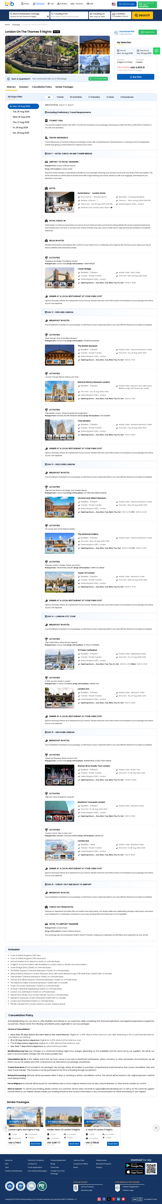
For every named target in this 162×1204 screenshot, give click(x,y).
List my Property (87, 1187)
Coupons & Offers (80, 1164)
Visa (52, 4)
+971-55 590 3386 (99, 78)
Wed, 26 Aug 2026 (21, 117)
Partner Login (128, 1190)
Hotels (26, 4)
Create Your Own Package (58, 1172)
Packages (40, 4)
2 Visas (110, 97)
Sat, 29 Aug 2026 (21, 133)
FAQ (6, 1164)
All (49, 97)
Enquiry (99, 1167)
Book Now (35, 1143)
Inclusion (23, 86)
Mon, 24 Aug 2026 (21, 106)
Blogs (53, 1164)
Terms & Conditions (36, 1160)
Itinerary (11, 86)
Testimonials (101, 1160)
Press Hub (55, 1167)
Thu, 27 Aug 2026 (21, 122)
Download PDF (127, 32)
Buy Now (137, 76)
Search (144, 15)
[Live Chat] (156, 49)
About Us (8, 1160)
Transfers (79, 4)
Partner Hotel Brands (13, 1171)
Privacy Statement (58, 1160)
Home (7, 24)
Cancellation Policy (42, 86)
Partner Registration (131, 1187)
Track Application (35, 1167)
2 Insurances (127, 97)
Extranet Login (86, 1190)
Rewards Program (103, 1164)
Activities (63, 4)
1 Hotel (60, 97)
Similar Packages (64, 86)
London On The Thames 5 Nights (35, 24)
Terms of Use (78, 1160)
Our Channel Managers (37, 1171)
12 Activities (76, 97)
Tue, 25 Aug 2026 (21, 111)
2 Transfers (94, 97)
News (75, 1167)
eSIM (91, 4)
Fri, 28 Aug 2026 (20, 127)
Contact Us (32, 1164)
